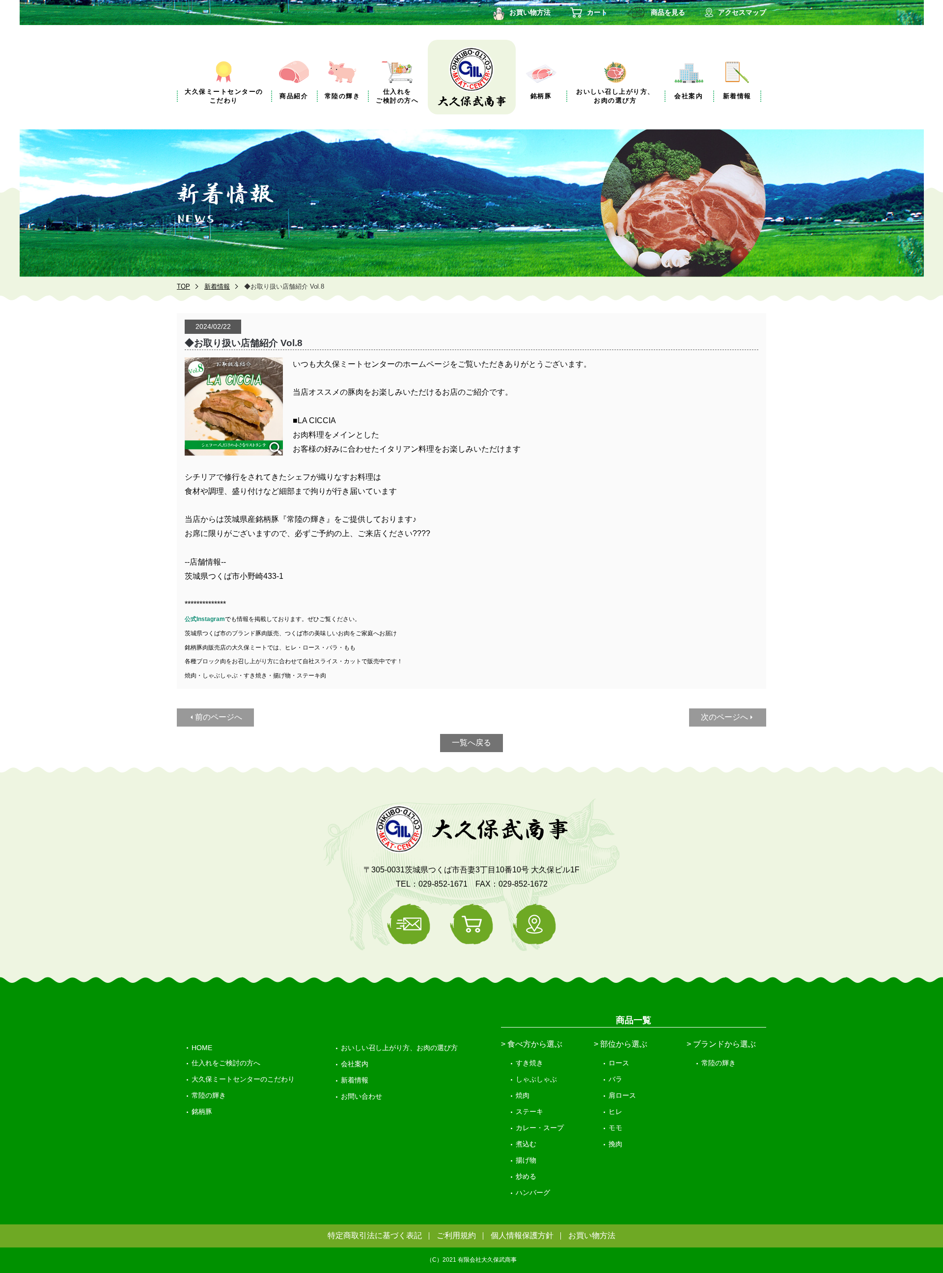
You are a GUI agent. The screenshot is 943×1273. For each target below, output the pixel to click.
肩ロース (622, 1095)
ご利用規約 (456, 1235)
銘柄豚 (202, 1111)
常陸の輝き (209, 1095)
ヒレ (615, 1111)
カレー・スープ (540, 1128)
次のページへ (724, 717)
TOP (183, 286)
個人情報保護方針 (522, 1235)
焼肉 (522, 1095)
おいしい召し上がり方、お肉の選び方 (399, 1048)
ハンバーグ (533, 1192)
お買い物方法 (591, 1235)
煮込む (526, 1144)
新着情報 (217, 286)
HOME (202, 1048)
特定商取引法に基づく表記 (375, 1235)
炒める (526, 1176)
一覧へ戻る (471, 742)
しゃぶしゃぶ (536, 1079)
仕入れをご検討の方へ (226, 1063)
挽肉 (615, 1144)
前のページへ (218, 717)
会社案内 (354, 1064)
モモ (615, 1128)
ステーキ (529, 1111)
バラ (615, 1079)
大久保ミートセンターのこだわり (243, 1079)
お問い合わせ (361, 1096)
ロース (619, 1063)
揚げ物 (526, 1160)
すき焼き (529, 1063)
